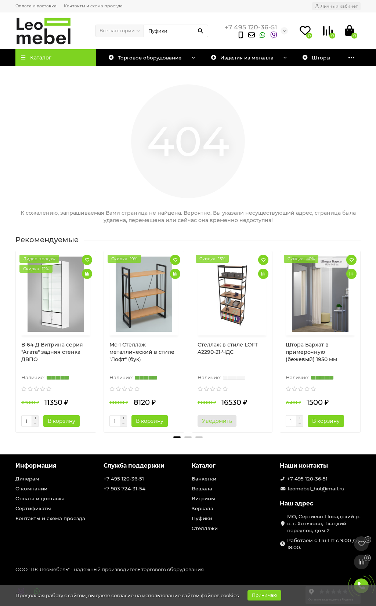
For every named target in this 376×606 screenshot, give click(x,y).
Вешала (202, 488)
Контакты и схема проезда (93, 5)
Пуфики (202, 518)
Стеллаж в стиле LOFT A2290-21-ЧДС (228, 348)
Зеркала (202, 508)
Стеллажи (205, 528)
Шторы (321, 58)
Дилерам (27, 479)
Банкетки (204, 479)
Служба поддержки (134, 465)
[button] (177, 437)
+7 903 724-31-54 (124, 488)
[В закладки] (87, 260)
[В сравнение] (87, 274)
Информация (36, 465)
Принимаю (264, 595)
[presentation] (16, 339)
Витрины (203, 498)
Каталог (204, 465)
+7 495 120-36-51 (124, 479)
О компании (31, 488)
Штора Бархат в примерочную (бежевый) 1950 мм (311, 352)
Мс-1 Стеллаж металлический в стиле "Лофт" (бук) (141, 352)
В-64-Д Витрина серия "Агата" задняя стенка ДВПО (52, 352)
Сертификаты (33, 508)
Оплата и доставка (36, 5)
